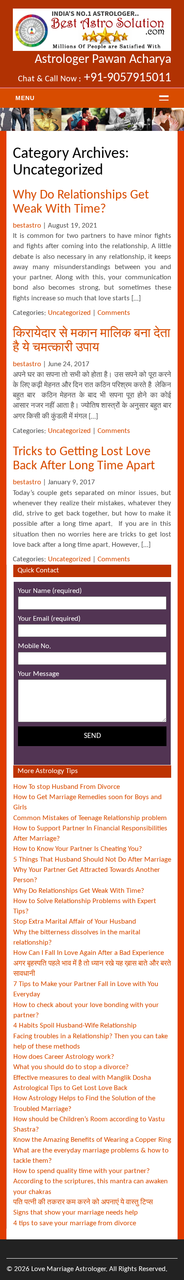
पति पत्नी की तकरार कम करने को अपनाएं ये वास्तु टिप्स (83, 1202)
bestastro (27, 225)
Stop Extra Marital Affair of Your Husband (74, 921)
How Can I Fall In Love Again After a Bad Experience (88, 953)
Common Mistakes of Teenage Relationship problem (90, 818)
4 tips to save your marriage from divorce (74, 1223)
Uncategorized (69, 313)
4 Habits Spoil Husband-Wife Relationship (75, 1025)
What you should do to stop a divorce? (71, 1067)
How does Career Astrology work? (63, 1057)
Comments (114, 313)
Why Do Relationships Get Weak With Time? (78, 891)
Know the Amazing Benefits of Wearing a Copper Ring (92, 1140)
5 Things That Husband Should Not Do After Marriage (92, 859)
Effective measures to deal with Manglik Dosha (82, 1077)
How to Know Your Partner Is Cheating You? (77, 849)
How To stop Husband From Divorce (66, 787)
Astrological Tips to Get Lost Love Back (70, 1088)
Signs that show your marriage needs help (75, 1212)
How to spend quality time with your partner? (81, 1171)
